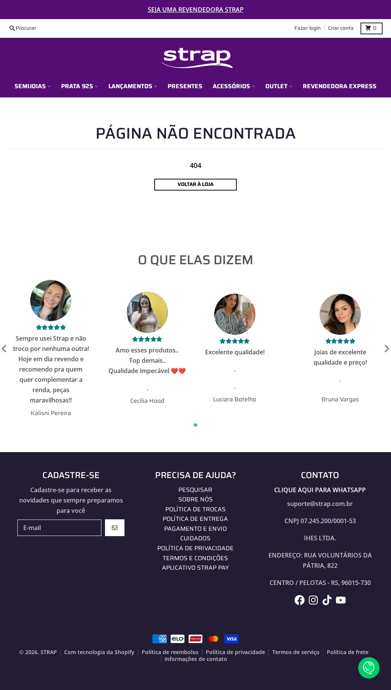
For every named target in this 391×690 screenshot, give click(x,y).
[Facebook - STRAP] (299, 600)
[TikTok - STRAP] (327, 600)
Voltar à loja (195, 184)
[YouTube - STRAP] (341, 600)
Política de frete (347, 652)
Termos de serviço (296, 652)
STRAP (48, 652)
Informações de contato (196, 659)
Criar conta (341, 28)
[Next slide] (386, 348)
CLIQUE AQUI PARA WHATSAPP (320, 490)
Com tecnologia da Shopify (99, 652)
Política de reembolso (170, 652)
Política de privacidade (235, 652)
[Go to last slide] (4, 348)
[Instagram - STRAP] (313, 600)
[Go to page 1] (195, 425)
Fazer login (307, 28)
